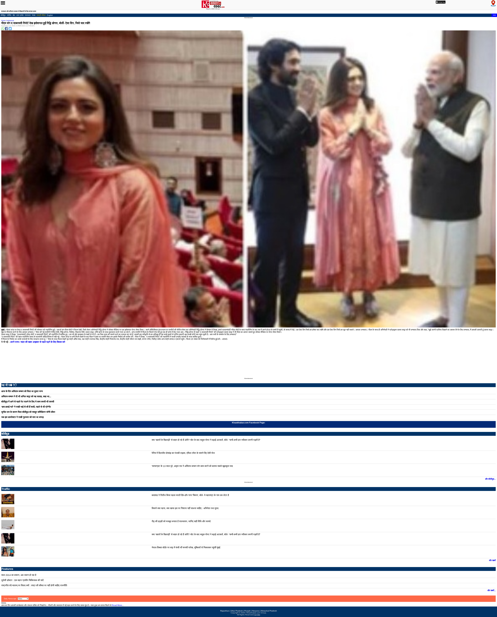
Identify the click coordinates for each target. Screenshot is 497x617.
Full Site (257, 615)
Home (3, 20)
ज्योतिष (9, 15)
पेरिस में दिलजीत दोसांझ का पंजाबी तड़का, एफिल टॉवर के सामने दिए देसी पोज (183, 453)
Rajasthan (224, 611)
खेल (14, 15)
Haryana (255, 611)
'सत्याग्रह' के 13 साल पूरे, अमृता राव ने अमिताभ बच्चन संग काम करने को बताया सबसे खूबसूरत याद (192, 466)
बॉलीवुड (3, 15)
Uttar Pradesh (237, 611)
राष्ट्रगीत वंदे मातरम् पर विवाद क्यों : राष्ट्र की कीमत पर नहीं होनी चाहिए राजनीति (34, 585)
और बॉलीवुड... (490, 479)
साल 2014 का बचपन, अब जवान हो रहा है (18, 575)
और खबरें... (491, 590)
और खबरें (492, 560)
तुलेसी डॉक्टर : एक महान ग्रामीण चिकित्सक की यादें (22, 580)
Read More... (118, 605)
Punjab (247, 611)
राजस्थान (28, 15)
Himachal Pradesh (269, 611)
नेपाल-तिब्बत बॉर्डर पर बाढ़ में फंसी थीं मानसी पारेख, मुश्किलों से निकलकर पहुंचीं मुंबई (186, 547)
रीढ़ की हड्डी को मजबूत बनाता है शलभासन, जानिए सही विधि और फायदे (181, 521)
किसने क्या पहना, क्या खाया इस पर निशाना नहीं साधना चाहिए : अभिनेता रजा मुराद (185, 508)
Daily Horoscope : (11, 599)
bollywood (10, 20)
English (50, 15)
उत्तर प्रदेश (20, 15)
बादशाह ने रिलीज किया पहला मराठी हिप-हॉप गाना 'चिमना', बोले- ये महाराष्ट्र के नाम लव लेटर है (190, 495)
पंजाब (33, 15)
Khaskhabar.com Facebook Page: (248, 423)
